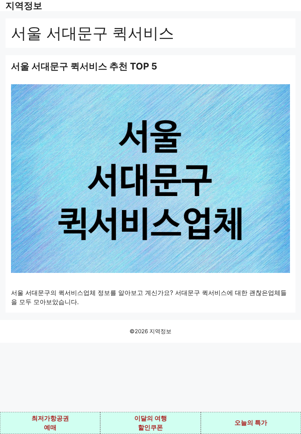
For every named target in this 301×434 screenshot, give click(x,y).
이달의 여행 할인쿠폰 (150, 423)
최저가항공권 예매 (50, 423)
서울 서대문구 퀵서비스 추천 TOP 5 (84, 66)
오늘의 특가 (251, 422)
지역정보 (24, 5)
